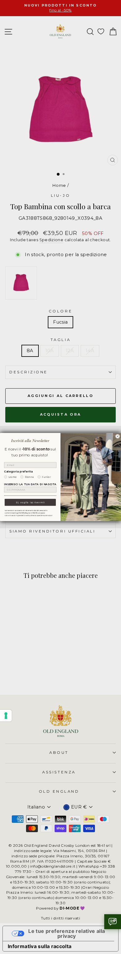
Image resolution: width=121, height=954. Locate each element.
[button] (112, 921)
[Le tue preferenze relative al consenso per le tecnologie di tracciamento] (6, 715)
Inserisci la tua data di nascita (30, 484)
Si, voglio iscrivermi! (30, 502)
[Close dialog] (117, 436)
